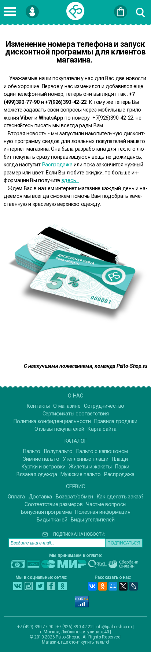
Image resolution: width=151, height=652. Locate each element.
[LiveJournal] (133, 586)
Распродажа (57, 164)
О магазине (66, 406)
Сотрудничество (104, 406)
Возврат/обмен (74, 497)
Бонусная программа (46, 512)
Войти (44, 8)
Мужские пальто (80, 474)
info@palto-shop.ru (114, 626)
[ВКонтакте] (92, 586)
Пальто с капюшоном (102, 451)
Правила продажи (115, 421)
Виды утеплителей (92, 520)
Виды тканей (52, 520)
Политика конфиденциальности (52, 421)
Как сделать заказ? (120, 497)
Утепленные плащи (85, 459)
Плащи (120, 459)
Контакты (38, 406)
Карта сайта (102, 429)
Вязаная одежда (36, 474)
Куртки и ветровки (43, 467)
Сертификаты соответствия (76, 414)
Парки (122, 467)
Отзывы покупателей (59, 429)
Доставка (40, 497)
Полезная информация (102, 512)
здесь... (70, 180)
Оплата (16, 497)
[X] (123, 586)
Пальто (31, 451)
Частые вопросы (106, 504)
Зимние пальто (41, 459)
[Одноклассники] (102, 586)
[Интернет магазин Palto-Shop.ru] (75, 11)
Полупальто (58, 451)
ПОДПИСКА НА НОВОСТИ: (79, 534)
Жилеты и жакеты (90, 467)
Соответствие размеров (54, 504)
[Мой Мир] (112, 586)
